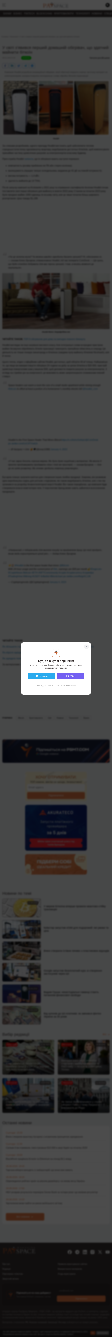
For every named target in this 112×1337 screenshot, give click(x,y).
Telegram (43, 676)
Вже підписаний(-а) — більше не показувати (56, 686)
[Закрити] (86, 647)
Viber (72, 676)
